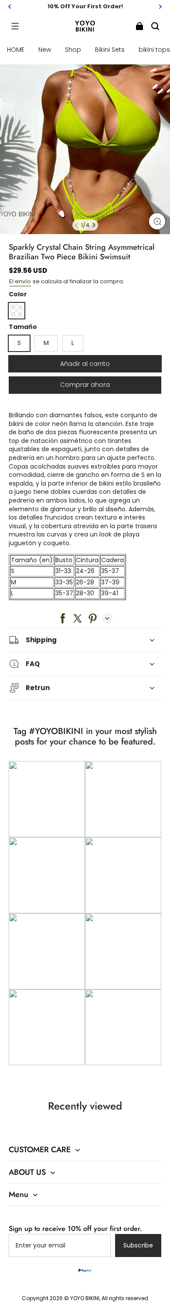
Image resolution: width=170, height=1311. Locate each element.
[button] (15, 26)
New (44, 49)
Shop (73, 49)
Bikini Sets (110, 49)
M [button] (46, 343)
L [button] (72, 343)
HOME (15, 49)
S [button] (19, 343)
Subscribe (138, 1245)
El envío (20, 281)
